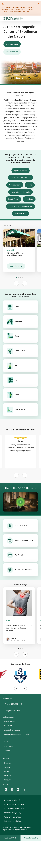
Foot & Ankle (13, 199)
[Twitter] (24, 789)
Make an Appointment (24, 540)
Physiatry (29, 199)
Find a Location (12, 52)
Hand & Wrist (20, 351)
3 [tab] (20, 277)
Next (24, 283)
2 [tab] (18, 277)
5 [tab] (25, 277)
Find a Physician (21, 525)
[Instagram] (12, 789)
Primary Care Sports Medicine (20, 206)
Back (17, 365)
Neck (17, 307)
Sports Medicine (20, 170)
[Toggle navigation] (36, 18)
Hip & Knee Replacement (20, 178)
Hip (16, 380)
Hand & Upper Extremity (20, 192)
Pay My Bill (19, 555)
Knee (17, 395)
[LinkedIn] (18, 789)
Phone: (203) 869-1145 (13, 704)
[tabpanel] (19, 250)
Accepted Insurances (23, 569)
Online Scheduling (30, 838)
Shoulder (18, 321)
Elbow (17, 336)
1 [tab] (16, 277)
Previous (16, 283)
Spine (30, 185)
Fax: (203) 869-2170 (12, 711)
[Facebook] (5, 789)
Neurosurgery (14, 185)
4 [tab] (23, 277)
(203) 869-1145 (10, 838)
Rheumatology (20, 213)
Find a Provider (12, 44)
